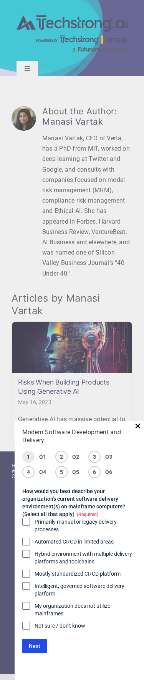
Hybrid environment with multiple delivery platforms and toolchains (83, 558)
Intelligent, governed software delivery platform (79, 590)
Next (34, 646)
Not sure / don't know (60, 626)
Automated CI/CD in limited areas (74, 542)
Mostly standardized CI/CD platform (78, 574)
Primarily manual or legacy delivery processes (76, 525)
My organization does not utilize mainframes (72, 610)
